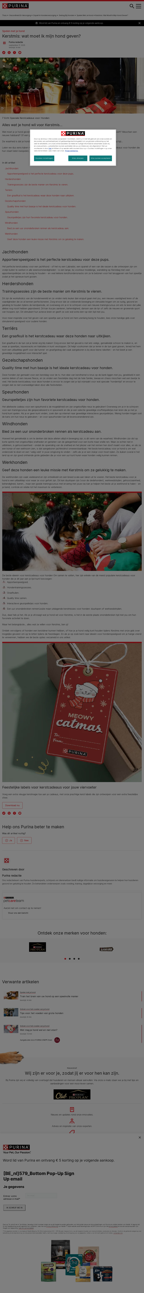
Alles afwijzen (78, 158)
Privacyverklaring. (71, 151)
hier (50, 148)
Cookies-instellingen (44, 158)
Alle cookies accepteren (101, 158)
